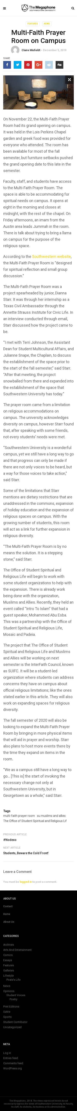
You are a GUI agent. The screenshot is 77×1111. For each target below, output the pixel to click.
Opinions (8, 991)
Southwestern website (51, 256)
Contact (8, 906)
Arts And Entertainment (17, 949)
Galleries (8, 970)
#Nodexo (9, 840)
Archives (8, 944)
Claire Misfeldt (31, 50)
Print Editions (11, 1006)
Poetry (13, 999)
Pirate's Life (13, 979)
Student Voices (15, 995)
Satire (6, 1011)
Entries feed (10, 1058)
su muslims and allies (51, 815)
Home (6, 914)
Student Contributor (15, 1022)
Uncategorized (12, 1027)
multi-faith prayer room (19, 815)
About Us (8, 921)
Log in (7, 1053)
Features (32, 24)
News (47, 24)
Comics (8, 955)
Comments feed (13, 1063)
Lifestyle (8, 975)
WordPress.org (12, 1068)
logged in (26, 881)
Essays (7, 960)
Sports (7, 1016)
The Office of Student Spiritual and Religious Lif (35, 821)
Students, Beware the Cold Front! (26, 853)
